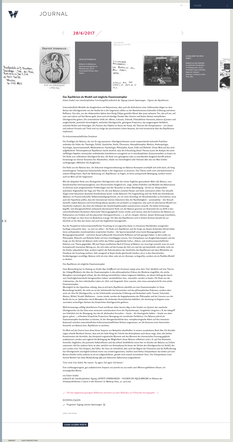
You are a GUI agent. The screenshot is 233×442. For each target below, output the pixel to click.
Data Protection (30, 441)
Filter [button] (197, 6)
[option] (56, 67)
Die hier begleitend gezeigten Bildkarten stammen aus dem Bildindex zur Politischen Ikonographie (111, 393)
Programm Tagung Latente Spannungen (84, 405)
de (181, 5)
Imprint (11, 441)
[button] (1, 221)
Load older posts (75, 425)
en (186, 5)
